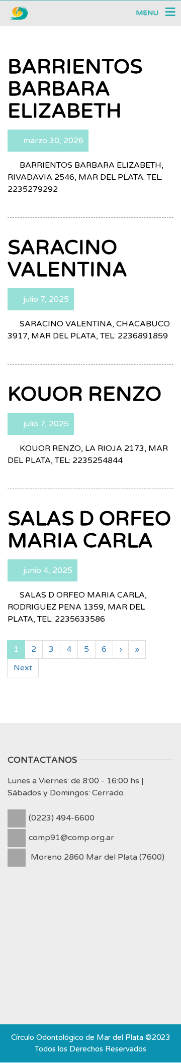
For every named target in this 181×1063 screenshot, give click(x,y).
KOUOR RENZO (84, 394)
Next (23, 668)
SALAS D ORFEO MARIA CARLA (89, 530)
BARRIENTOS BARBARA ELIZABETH (75, 89)
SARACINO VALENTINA (67, 258)
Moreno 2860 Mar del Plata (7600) (97, 857)
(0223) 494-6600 (62, 818)
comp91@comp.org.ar (71, 838)
